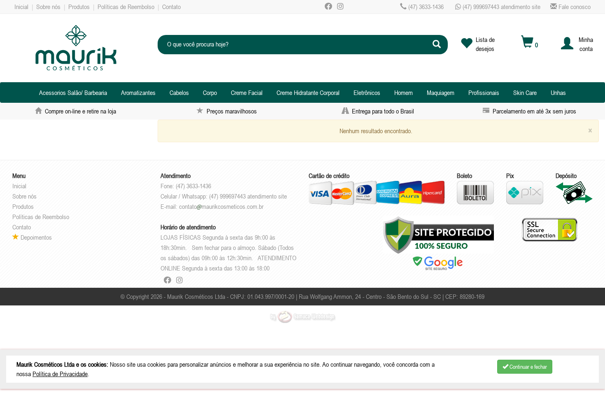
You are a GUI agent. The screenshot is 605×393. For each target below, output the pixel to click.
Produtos (79, 6)
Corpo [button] (210, 92)
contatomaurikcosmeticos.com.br (221, 206)
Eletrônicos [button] (367, 92)
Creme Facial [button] (247, 92)
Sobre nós (48, 6)
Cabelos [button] (179, 92)
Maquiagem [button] (440, 92)
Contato (171, 6)
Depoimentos (35, 237)
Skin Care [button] (525, 92)
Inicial (21, 6)
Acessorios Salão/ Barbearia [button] (73, 92)
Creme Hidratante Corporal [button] (308, 92)
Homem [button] (403, 92)
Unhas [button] (558, 92)
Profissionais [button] (483, 92)
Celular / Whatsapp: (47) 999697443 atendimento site (224, 196)
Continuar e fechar (527, 366)
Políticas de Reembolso (126, 6)
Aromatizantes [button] (138, 92)
